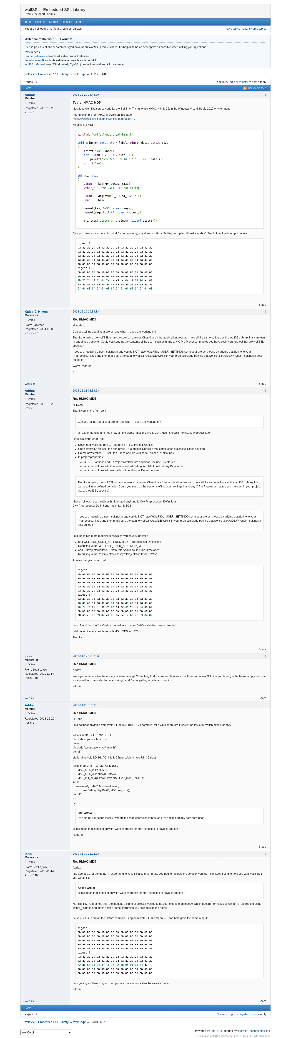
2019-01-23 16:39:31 (86, 705)
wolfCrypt (79, 74)
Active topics (232, 28)
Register (67, 21)
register (243, 82)
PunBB (215, 1031)
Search (53, 21)
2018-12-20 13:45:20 (86, 94)
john (28, 656)
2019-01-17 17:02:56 (86, 656)
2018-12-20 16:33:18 (86, 311)
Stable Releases (35, 56)
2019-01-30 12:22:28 (86, 853)
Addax (30, 95)
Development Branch (38, 60)
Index (28, 21)
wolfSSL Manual (35, 64)
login (232, 82)
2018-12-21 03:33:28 (86, 390)
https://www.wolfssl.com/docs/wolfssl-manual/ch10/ (104, 118)
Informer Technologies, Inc (253, 1031)
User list (40, 21)
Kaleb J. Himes (36, 311)
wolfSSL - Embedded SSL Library (55, 9)
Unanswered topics (254, 28)
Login (79, 21)
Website (30, 383)
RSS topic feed (257, 88)
